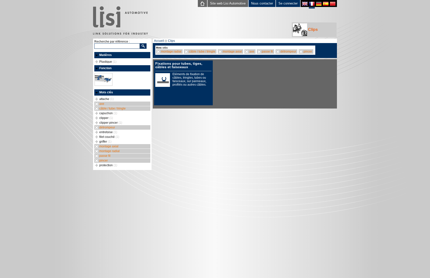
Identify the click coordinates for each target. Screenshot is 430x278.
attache (106, 99)
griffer (105, 141)
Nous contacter (262, 3)
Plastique (107, 61)
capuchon (108, 113)
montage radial (109, 151)
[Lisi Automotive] (120, 21)
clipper (106, 118)
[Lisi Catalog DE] (319, 4)
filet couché (109, 137)
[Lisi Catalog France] (312, 4)
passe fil (104, 156)
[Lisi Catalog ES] (326, 4)
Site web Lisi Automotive (228, 3)
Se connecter (288, 3)
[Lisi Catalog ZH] (333, 4)
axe (101, 104)
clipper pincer (110, 122)
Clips (312, 29)
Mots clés (106, 92)
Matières (105, 55)
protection (108, 165)
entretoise (108, 132)
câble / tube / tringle (112, 108)
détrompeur (107, 127)
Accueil (159, 41)
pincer (103, 160)
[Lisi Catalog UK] (305, 4)
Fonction (105, 68)
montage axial (108, 146)
